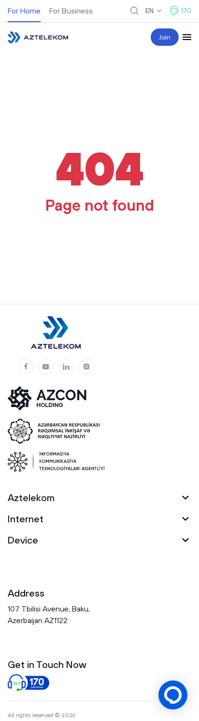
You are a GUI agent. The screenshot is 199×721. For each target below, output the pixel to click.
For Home (24, 10)
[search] (134, 10)
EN (149, 10)
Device (23, 539)
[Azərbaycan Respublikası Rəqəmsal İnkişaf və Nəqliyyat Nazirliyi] (54, 431)
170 (186, 10)
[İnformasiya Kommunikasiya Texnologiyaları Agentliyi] (56, 461)
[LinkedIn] (66, 366)
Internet (25, 518)
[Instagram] (86, 366)
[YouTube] (46, 366)
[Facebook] (25, 366)
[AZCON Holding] (54, 398)
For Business (71, 10)
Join (165, 37)
